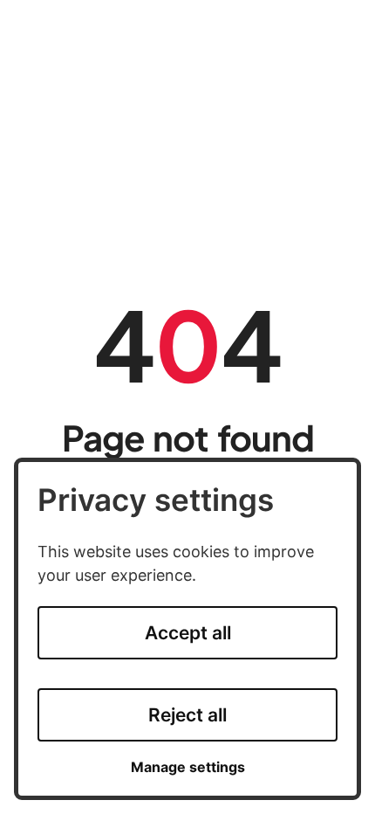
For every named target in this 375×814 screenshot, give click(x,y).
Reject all (187, 715)
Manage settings (188, 767)
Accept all (188, 633)
